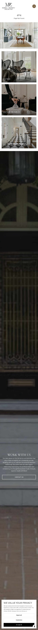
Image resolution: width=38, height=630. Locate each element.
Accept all (19, 624)
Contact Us (19, 477)
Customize (19, 620)
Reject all (19, 615)
